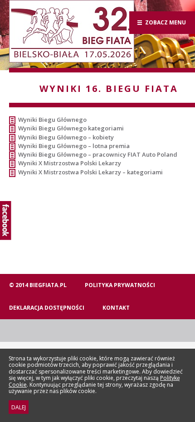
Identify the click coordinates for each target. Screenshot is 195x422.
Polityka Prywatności (120, 285)
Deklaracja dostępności (46, 308)
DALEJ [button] (18, 407)
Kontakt (116, 308)
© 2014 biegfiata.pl (38, 285)
